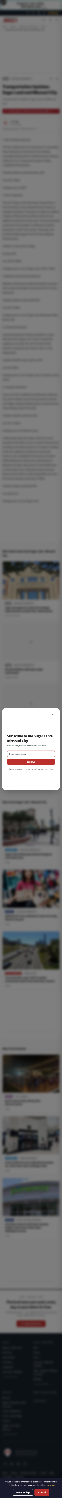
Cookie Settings (23, 1492)
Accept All (41, 1492)
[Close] (52, 714)
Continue (31, 762)
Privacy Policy (48, 769)
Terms (38, 769)
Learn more (51, 1485)
